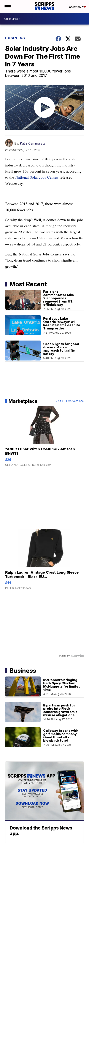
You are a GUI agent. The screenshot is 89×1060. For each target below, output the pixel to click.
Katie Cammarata (32, 143)
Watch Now (76, 6)
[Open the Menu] (7, 6)
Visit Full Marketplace (70, 401)
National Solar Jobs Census (36, 177)
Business (15, 38)
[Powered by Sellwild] (77, 655)
